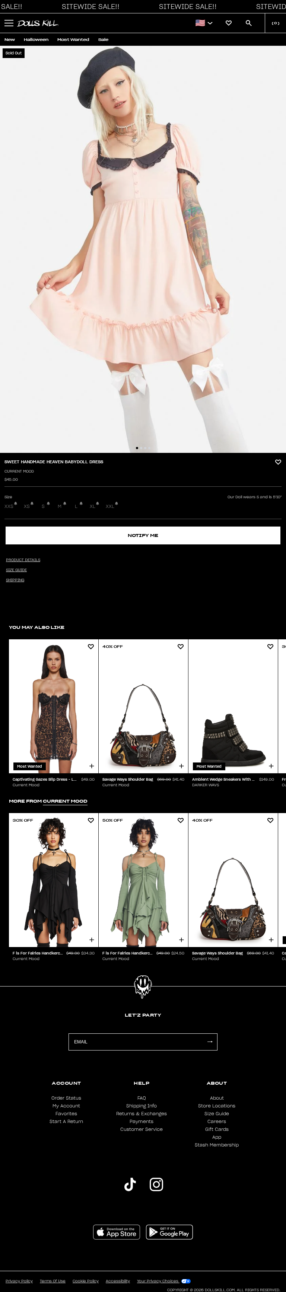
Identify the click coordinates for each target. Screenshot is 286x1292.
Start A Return (66, 1121)
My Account (66, 1106)
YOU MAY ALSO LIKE (36, 627)
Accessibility (118, 1281)
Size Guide (216, 1114)
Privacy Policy (19, 1281)
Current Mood (19, 471)
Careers (216, 1121)
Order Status (66, 1098)
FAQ (141, 1098)
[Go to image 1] (137, 448)
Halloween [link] (36, 39)
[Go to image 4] (149, 448)
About (217, 1098)
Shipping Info (141, 1106)
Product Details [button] (23, 560)
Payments (141, 1121)
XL (92, 506)
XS (27, 506)
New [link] (9, 39)
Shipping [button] (15, 580)
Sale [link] (103, 39)
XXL (110, 506)
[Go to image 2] (141, 448)
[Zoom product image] (143, 249)
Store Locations (216, 1106)
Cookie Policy (86, 1281)
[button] (88, 6)
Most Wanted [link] (73, 39)
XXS (8, 506)
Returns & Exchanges (141, 1114)
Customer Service (141, 1129)
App (216, 1137)
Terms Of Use (53, 1281)
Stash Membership (217, 1145)
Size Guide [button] (16, 570)
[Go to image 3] (145, 448)
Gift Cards (217, 1129)
